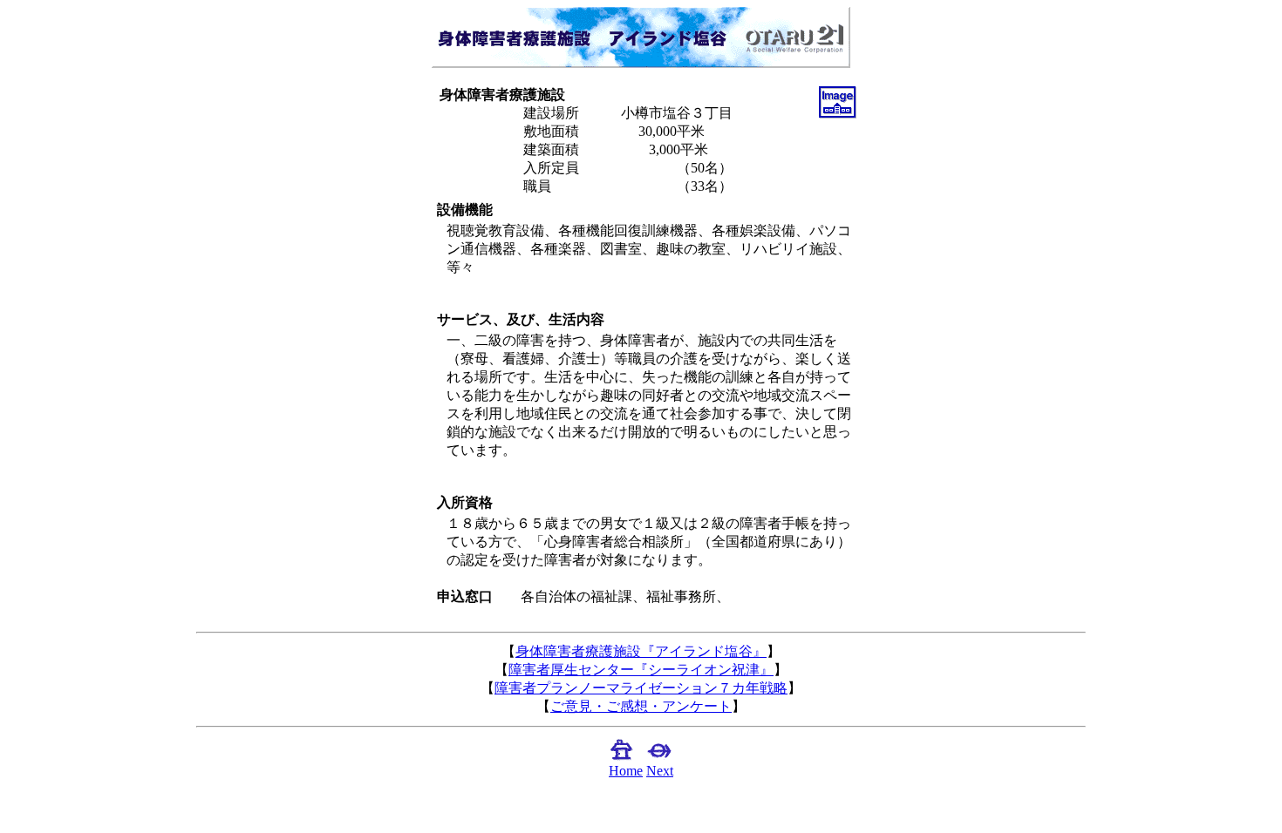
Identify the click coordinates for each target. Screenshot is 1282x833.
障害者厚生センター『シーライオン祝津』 (641, 669)
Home (626, 770)
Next (659, 770)
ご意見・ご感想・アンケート (641, 706)
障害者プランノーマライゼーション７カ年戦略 (641, 688)
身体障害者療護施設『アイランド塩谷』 (641, 651)
